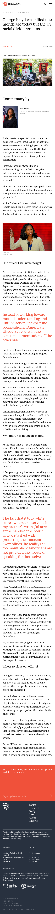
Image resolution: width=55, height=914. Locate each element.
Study (32, 811)
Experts (33, 820)
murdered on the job (13, 391)
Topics (32, 804)
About (32, 817)
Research (34, 808)
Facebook (35, 853)
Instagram (35, 860)
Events (33, 814)
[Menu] (50, 4)
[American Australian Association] (10, 886)
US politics (7, 46)
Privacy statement (10, 899)
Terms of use (8, 901)
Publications (8, 12)
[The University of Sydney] (28, 886)
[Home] (4, 4)
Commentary (23, 12)
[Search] (45, 4)
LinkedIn (34, 857)
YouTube (34, 862)
